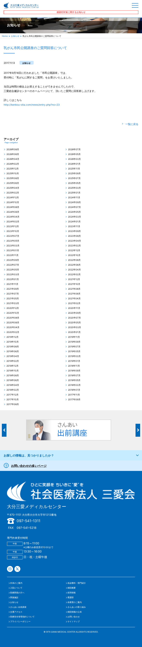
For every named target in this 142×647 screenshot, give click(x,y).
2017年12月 (12, 395)
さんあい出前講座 (18, 607)
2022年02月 (74, 274)
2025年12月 (12, 169)
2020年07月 (74, 318)
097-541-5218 (26, 528)
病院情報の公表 (74, 612)
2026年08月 (12, 149)
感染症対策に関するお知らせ (71, 12)
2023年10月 (12, 231)
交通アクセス (16, 612)
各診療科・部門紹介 (76, 583)
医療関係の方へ (17, 593)
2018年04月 (12, 385)
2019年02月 (12, 361)
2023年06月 (74, 236)
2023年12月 (12, 226)
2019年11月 (74, 337)
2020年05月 (74, 322)
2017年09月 (74, 399)
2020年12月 (12, 308)
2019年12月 (12, 337)
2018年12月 (12, 366)
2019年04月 (12, 356)
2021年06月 (74, 294)
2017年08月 (12, 404)
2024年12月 (12, 197)
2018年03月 (74, 385)
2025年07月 (74, 178)
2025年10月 (12, 173)
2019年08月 (12, 347)
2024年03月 (74, 217)
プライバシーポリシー (20, 622)
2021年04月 (74, 298)
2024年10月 (12, 202)
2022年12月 (74, 250)
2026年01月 (74, 164)
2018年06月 (12, 380)
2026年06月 (12, 154)
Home (5, 36)
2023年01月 (12, 250)
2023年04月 (74, 241)
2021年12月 (74, 279)
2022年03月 (12, 274)
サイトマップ (73, 622)
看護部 (70, 598)
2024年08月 (12, 207)
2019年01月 (74, 361)
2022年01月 (12, 279)
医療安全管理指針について (22, 617)
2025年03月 (74, 188)
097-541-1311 (28, 521)
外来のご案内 (16, 583)
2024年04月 (12, 217)
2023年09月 (74, 231)
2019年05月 (74, 351)
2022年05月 (12, 270)
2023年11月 (74, 226)
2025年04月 (12, 188)
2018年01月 (74, 390)
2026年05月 (74, 154)
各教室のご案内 (74, 602)
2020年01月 (74, 332)
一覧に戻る (131, 124)
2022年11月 (12, 255)
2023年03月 (12, 246)
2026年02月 (12, 164)
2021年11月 (12, 284)
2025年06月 (12, 183)
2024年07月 (74, 207)
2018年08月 (12, 375)
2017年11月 (74, 395)
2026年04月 (12, 159)
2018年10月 (12, 371)
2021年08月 (74, 289)
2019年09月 (74, 342)
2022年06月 (74, 265)
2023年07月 (12, 236)
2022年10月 (74, 255)
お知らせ (15, 36)
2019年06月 (12, 351)
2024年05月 (74, 212)
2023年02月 (74, 246)
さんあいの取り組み (76, 607)
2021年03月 (12, 303)
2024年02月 (12, 221)
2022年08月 (74, 260)
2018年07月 (74, 375)
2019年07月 (74, 347)
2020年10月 (12, 313)
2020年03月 (74, 327)
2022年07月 (12, 265)
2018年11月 (74, 366)
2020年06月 (12, 322)
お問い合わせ (73, 617)
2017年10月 (12, 399)
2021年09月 (12, 289)
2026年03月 (74, 159)
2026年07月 (74, 149)
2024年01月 (74, 221)
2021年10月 (74, 284)
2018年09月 (74, 371)
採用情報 (71, 593)
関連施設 (14, 598)
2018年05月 (74, 380)
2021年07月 (12, 294)
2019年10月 (12, 342)
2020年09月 (74, 313)
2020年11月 (74, 308)
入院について (16, 588)
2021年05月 (12, 298)
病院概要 (71, 588)
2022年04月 (74, 270)
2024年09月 (74, 202)
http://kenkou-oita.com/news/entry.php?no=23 (32, 104)
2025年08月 (12, 178)
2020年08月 (12, 318)
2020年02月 (12, 332)
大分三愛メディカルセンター (36, 506)
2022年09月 (12, 260)
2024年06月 (12, 212)
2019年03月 (74, 356)
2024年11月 (74, 197)
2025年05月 (74, 183)
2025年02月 (12, 193)
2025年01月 (74, 193)
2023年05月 (12, 241)
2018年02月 (12, 390)
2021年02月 (74, 303)
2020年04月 (12, 327)
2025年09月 (74, 173)
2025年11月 (74, 169)
